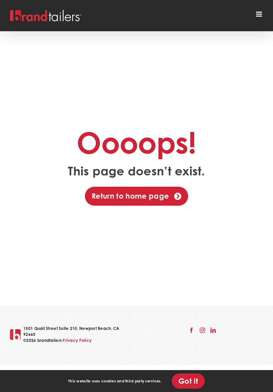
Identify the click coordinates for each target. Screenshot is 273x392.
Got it (188, 380)
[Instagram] (202, 330)
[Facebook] (191, 330)
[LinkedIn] (213, 330)
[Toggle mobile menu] (259, 14)
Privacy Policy (77, 340)
